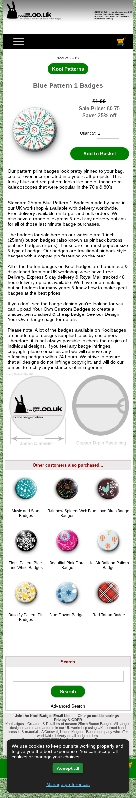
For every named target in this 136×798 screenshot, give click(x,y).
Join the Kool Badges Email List (43, 716)
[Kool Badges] (67, 23)
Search (68, 661)
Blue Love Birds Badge (108, 511)
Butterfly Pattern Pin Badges (26, 617)
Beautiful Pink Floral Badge (67, 565)
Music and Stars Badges (26, 513)
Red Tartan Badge (108, 615)
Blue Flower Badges (67, 615)
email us (52, 351)
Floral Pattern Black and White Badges (26, 565)
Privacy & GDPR (68, 720)
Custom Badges (72, 309)
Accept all (68, 768)
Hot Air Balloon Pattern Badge (108, 565)
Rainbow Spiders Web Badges (67, 513)
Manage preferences (68, 784)
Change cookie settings (98, 716)
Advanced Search (68, 706)
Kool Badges (78, 266)
